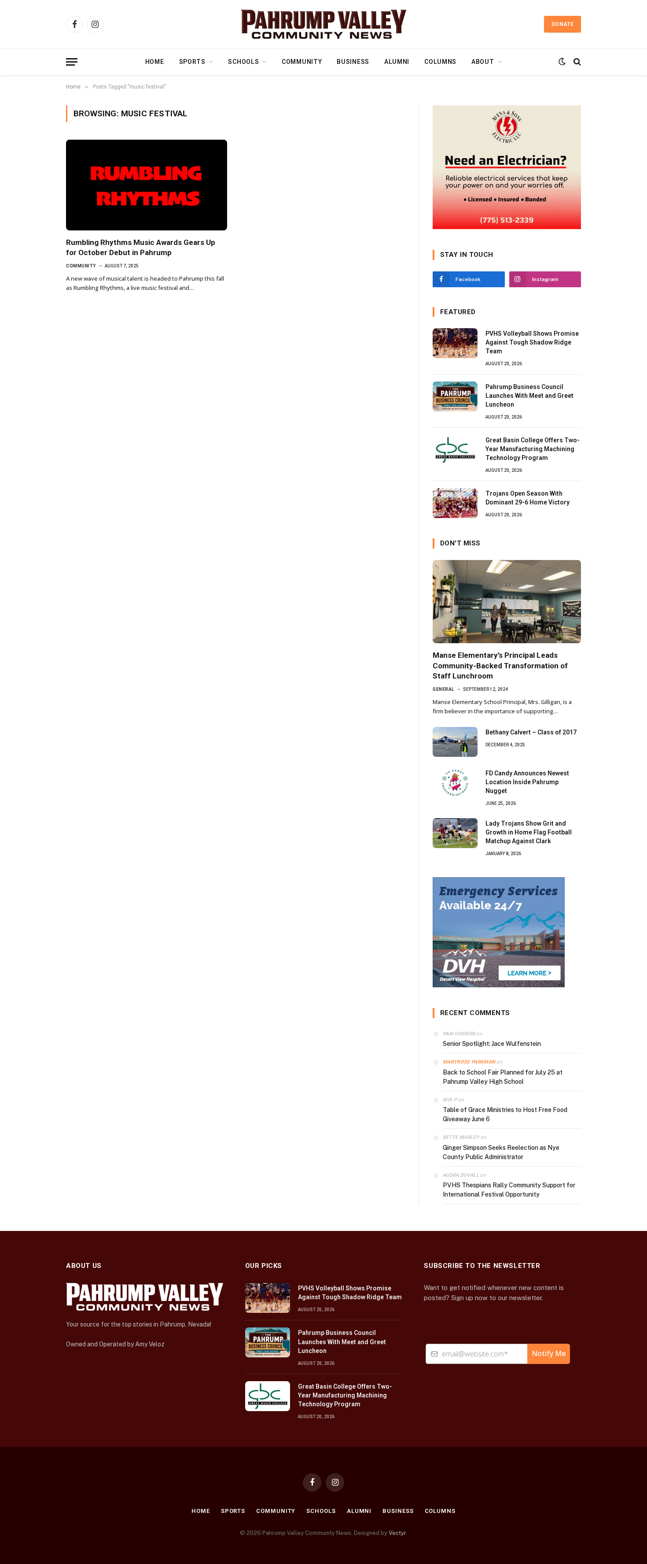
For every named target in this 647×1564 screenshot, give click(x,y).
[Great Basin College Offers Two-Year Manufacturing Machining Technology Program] (455, 450)
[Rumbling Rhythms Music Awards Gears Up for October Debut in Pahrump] (146, 185)
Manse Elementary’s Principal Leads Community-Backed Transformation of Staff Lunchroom (500, 665)
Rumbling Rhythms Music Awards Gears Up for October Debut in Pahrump (140, 247)
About (482, 61)
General (443, 689)
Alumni (396, 61)
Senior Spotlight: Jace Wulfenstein (492, 1043)
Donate (562, 24)
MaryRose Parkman (469, 1062)
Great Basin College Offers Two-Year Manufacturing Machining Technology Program (532, 449)
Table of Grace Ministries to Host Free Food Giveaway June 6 (505, 1114)
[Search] (576, 62)
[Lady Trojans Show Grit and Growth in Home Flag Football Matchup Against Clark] (455, 833)
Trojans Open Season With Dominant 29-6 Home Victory (527, 498)
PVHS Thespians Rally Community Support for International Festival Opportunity (509, 1190)
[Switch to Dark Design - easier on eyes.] (562, 62)
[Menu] (71, 62)
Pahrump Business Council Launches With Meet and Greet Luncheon (529, 395)
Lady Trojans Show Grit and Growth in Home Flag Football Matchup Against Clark (528, 832)
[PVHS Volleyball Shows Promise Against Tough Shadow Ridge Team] (455, 343)
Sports (192, 61)
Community (302, 61)
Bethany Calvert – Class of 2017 (531, 732)
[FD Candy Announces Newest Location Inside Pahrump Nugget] (455, 783)
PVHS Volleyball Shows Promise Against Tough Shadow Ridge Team (532, 342)
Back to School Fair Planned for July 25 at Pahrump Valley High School (502, 1077)
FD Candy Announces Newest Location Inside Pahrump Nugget (527, 782)
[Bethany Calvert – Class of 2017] (455, 742)
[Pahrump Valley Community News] (323, 24)
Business (353, 61)
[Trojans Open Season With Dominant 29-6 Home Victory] (455, 503)
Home (154, 61)
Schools (243, 61)
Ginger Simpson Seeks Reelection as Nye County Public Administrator (501, 1152)
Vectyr (397, 1533)
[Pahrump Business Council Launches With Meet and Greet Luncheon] (455, 396)
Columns (440, 61)
